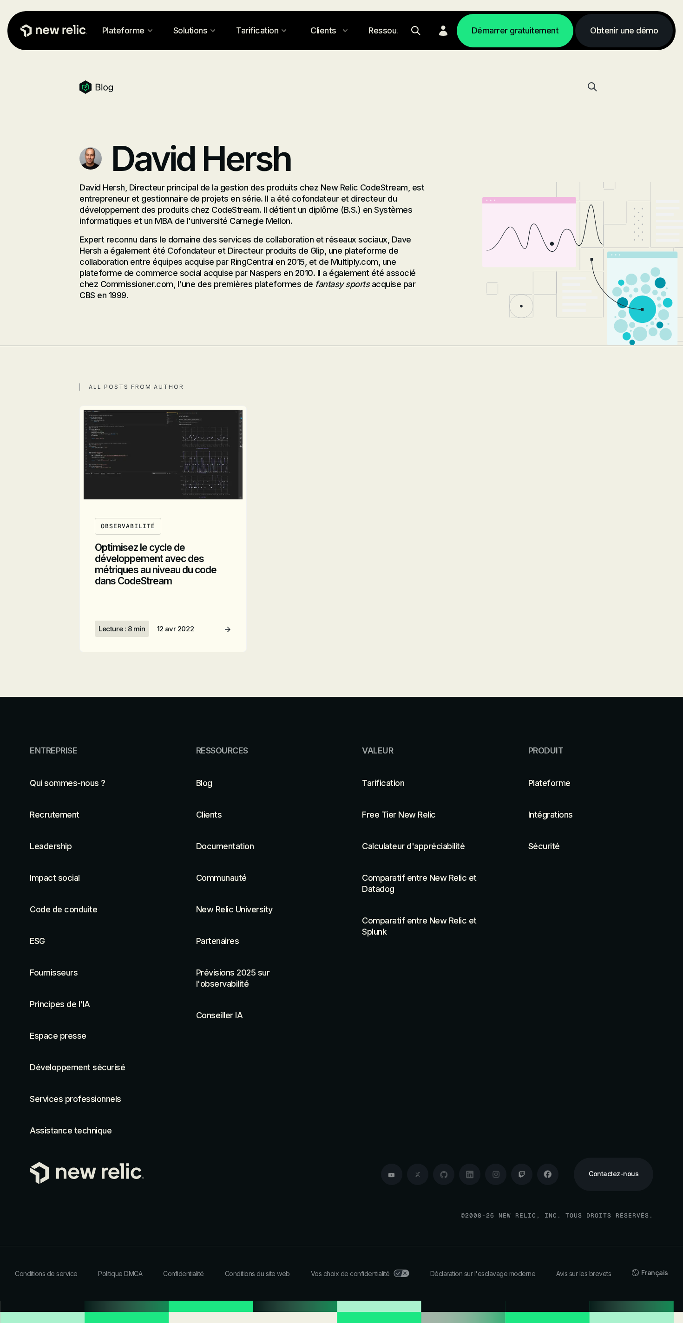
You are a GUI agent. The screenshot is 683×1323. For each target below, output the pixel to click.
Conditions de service (46, 1273)
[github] (444, 1174)
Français (654, 1273)
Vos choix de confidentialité (350, 1273)
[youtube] (392, 1174)
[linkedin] (470, 1174)
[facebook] (548, 1174)
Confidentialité (183, 1273)
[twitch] (522, 1174)
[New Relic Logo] (51, 30)
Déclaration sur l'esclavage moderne (483, 1273)
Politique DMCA (120, 1273)
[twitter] (418, 1174)
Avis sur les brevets (583, 1273)
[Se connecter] (443, 31)
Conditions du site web (257, 1273)
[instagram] (496, 1174)
